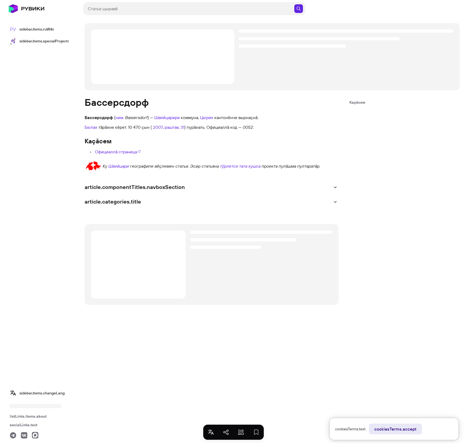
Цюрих (206, 117)
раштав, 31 (174, 127)
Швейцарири (167, 117)
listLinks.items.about (28, 416)
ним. (119, 117)
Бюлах (91, 127)
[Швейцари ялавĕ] (93, 165)
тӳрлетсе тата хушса (240, 166)
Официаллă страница (116, 151)
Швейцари (118, 166)
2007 (158, 127)
